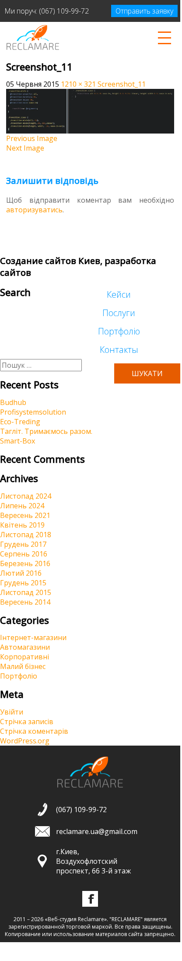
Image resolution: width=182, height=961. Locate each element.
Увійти (11, 712)
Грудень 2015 (23, 583)
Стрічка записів (26, 721)
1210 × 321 (78, 84)
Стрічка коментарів (34, 731)
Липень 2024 (22, 505)
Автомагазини (25, 647)
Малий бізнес (23, 666)
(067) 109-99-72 (64, 11)
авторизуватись (34, 210)
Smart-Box (17, 441)
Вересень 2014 (25, 602)
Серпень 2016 (23, 554)
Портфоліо (119, 331)
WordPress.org (24, 741)
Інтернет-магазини (33, 637)
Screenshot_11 (122, 84)
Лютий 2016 (21, 573)
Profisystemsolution (33, 412)
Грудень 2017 (23, 544)
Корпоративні (24, 657)
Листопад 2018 (25, 534)
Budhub (13, 402)
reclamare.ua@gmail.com (96, 831)
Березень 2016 (25, 563)
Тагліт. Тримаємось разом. (46, 431)
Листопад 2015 (25, 592)
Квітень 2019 (22, 525)
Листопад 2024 (25, 496)
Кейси (119, 294)
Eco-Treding (20, 421)
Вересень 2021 (25, 515)
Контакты (119, 350)
